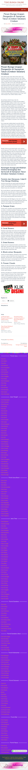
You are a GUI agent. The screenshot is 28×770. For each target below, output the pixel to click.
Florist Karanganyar (5, 381)
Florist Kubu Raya (5, 668)
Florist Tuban (3, 592)
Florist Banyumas (4, 404)
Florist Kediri (3, 541)
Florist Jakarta (4, 392)
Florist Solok (3, 604)
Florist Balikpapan (5, 655)
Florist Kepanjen (4, 554)
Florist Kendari (4, 685)
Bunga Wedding (10, 339)
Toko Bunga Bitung (5, 714)
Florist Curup (3, 615)
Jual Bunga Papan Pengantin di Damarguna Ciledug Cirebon (6, 318)
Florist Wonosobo (4, 463)
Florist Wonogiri (4, 461)
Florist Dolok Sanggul (5, 636)
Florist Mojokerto (4, 556)
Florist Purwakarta (5, 507)
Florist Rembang (4, 450)
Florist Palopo (4, 696)
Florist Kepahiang (4, 617)
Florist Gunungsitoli (5, 641)
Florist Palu (3, 683)
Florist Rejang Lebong (5, 619)
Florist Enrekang (4, 701)
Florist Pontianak (4, 657)
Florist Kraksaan (4, 578)
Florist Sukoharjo (4, 372)
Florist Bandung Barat (5, 487)
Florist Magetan (4, 550)
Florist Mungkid (4, 435)
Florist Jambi (3, 608)
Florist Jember (4, 537)
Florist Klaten (4, 430)
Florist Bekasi (4, 485)
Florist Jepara (4, 422)
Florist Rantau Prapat (5, 643)
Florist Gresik (4, 534)
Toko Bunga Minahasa (5, 707)
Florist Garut (3, 493)
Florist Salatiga (4, 470)
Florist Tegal (3, 457)
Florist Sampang (4, 581)
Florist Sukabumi (4, 511)
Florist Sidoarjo (4, 583)
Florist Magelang (4, 441)
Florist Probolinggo (5, 576)
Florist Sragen (4, 452)
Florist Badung (4, 726)
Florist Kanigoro (4, 528)
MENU (24, 9)
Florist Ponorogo (4, 574)
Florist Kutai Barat (5, 673)
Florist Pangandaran (5, 367)
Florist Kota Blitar (4, 598)
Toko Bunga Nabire (5, 752)
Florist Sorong (4, 745)
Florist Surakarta (4, 472)
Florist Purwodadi (4, 419)
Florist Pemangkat (5, 677)
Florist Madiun (4, 361)
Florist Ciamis (4, 480)
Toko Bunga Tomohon (5, 709)
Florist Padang (4, 606)
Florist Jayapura (4, 747)
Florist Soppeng (4, 703)
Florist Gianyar (4, 733)
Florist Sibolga (4, 645)
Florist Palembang (5, 626)
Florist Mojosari (4, 559)
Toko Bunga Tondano (5, 712)
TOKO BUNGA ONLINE (14, 2)
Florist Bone (3, 694)
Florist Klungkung (4, 737)
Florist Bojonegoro (5, 530)
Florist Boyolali (4, 411)
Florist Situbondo (4, 585)
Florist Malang (4, 552)
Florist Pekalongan (5, 439)
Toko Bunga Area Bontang (6, 344)
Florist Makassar (4, 687)
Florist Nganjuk (4, 561)
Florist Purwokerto (5, 402)
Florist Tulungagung (5, 594)
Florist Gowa (3, 705)
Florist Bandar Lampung (6, 628)
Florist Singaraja (4, 720)
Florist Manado (4, 690)
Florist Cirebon (4, 491)
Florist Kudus (4, 433)
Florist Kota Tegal (4, 474)
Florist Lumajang (4, 545)
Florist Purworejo (4, 448)
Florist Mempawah (5, 675)
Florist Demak (4, 417)
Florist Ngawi (3, 563)
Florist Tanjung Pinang (5, 624)
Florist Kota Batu (4, 596)
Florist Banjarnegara (5, 399)
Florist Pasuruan (4, 570)
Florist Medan (4, 613)
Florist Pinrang (4, 698)
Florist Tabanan (4, 739)
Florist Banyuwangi (5, 523)
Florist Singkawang (5, 666)
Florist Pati (3, 359)
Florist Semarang (4, 389)
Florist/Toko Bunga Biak (6, 750)
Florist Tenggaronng (5, 671)
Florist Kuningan (4, 500)
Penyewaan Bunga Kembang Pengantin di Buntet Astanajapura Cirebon (19, 319)
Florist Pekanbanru (5, 611)
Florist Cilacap (4, 370)
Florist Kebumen (4, 365)
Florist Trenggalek (4, 376)
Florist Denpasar (4, 722)
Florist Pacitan (4, 565)
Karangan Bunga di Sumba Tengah (21, 345)
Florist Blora (3, 363)
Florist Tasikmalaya (5, 394)
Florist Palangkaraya (5, 660)
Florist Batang (4, 406)
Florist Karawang (4, 498)
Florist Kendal (4, 428)
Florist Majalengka (5, 502)
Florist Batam (4, 622)
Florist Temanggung (5, 459)
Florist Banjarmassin (5, 664)
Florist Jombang (4, 539)
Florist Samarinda (4, 662)
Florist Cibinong (4, 374)
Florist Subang (4, 509)
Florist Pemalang (4, 444)
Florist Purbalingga (5, 446)
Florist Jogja (3, 385)
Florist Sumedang (4, 513)
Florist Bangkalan (4, 521)
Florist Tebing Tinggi (5, 649)
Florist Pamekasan (5, 567)
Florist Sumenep (4, 587)
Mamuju (2, 692)
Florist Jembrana (4, 735)
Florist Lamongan (4, 543)
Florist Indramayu (4, 496)
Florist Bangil (4, 572)
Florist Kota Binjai (4, 638)
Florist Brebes (4, 378)
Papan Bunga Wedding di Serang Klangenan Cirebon (7, 327)
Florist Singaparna (5, 515)
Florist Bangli (4, 728)
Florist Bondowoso (5, 532)
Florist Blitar (3, 526)
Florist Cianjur (4, 489)
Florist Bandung (4, 387)
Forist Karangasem (5, 724)
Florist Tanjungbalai (5, 647)
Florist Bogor (3, 383)
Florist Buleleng (4, 731)
